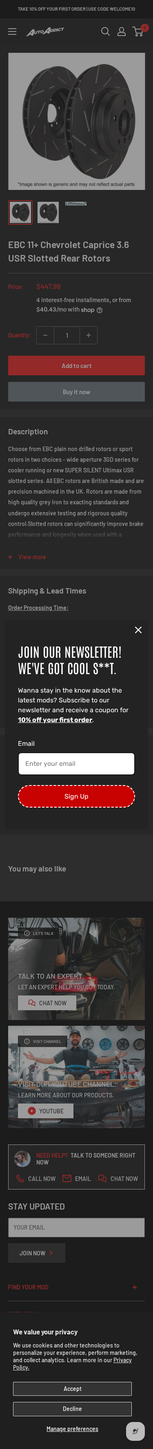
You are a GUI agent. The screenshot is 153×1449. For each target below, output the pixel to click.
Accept (73, 1388)
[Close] (138, 630)
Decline (72, 1408)
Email (26, 743)
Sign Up (76, 796)
